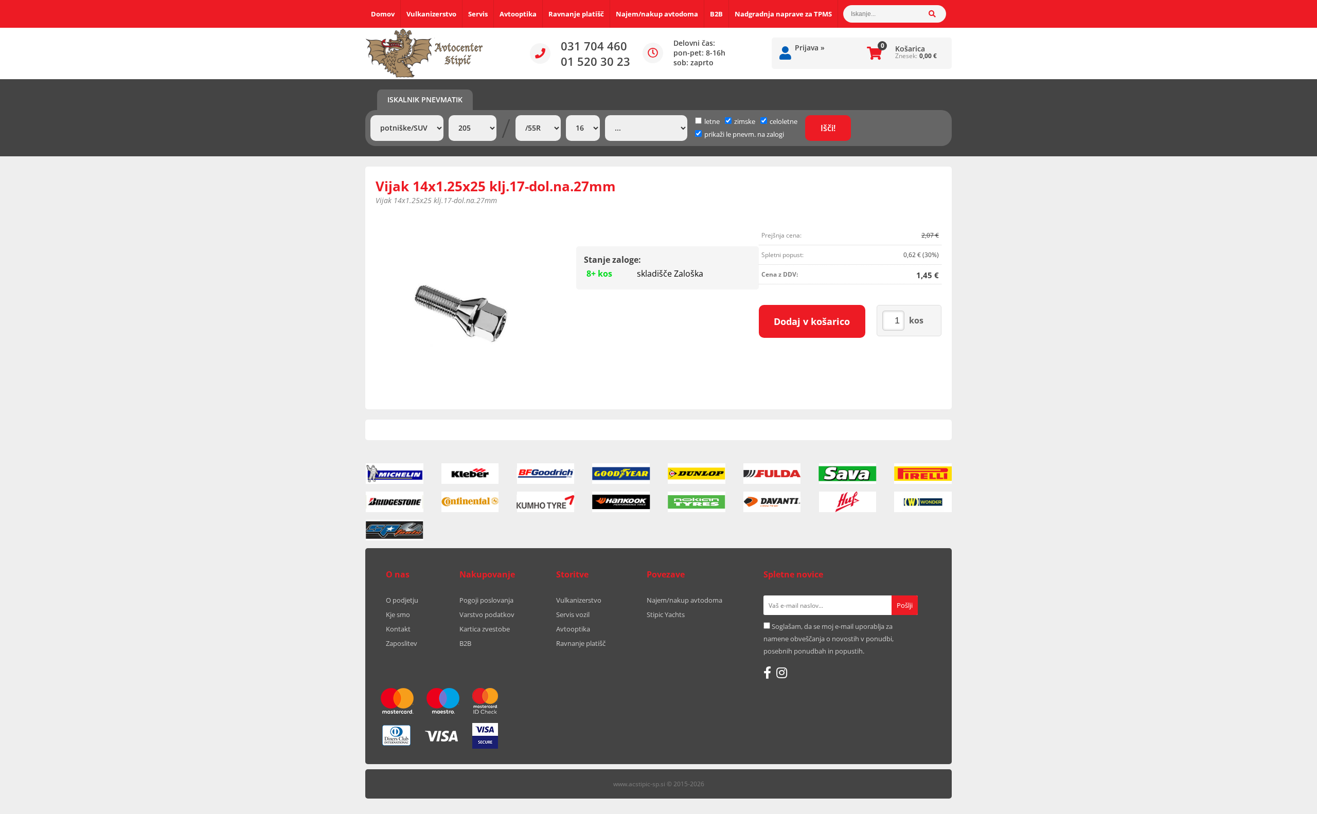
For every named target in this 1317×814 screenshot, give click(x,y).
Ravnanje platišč (576, 14)
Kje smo (398, 614)
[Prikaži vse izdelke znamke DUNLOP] (696, 473)
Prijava (810, 47)
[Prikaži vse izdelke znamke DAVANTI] (772, 502)
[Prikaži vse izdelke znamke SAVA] (848, 473)
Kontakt (398, 629)
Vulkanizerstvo (431, 14)
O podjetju (402, 600)
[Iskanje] (937, 14)
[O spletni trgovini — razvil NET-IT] (922, 785)
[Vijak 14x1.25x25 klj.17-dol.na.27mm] (461, 311)
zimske (744, 121)
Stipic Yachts (666, 614)
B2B (716, 14)
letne (712, 121)
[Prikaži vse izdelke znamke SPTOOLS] (394, 530)
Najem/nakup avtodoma (657, 14)
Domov (383, 14)
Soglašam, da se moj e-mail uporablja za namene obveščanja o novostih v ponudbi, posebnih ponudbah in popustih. (828, 639)
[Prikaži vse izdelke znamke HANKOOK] (621, 502)
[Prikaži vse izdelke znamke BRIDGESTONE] (394, 502)
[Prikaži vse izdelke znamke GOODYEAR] (621, 473)
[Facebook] (767, 672)
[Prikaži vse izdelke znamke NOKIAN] (696, 502)
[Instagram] (781, 672)
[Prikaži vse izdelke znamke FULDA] (772, 473)
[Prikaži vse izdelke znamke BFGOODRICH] (546, 473)
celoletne (783, 121)
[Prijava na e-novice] (905, 605)
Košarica (910, 48)
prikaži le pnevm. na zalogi (744, 134)
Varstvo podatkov (486, 614)
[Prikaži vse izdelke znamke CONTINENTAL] (470, 502)
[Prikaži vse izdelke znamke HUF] (848, 502)
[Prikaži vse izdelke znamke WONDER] (923, 502)
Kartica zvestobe (484, 629)
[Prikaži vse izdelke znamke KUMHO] (546, 502)
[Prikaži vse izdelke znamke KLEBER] (470, 473)
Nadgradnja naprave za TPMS (783, 14)
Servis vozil (573, 614)
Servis (478, 14)
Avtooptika (518, 14)
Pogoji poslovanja (486, 600)
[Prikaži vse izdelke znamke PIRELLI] (923, 473)
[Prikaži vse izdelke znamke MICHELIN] (394, 473)
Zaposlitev (401, 643)
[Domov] (424, 53)
